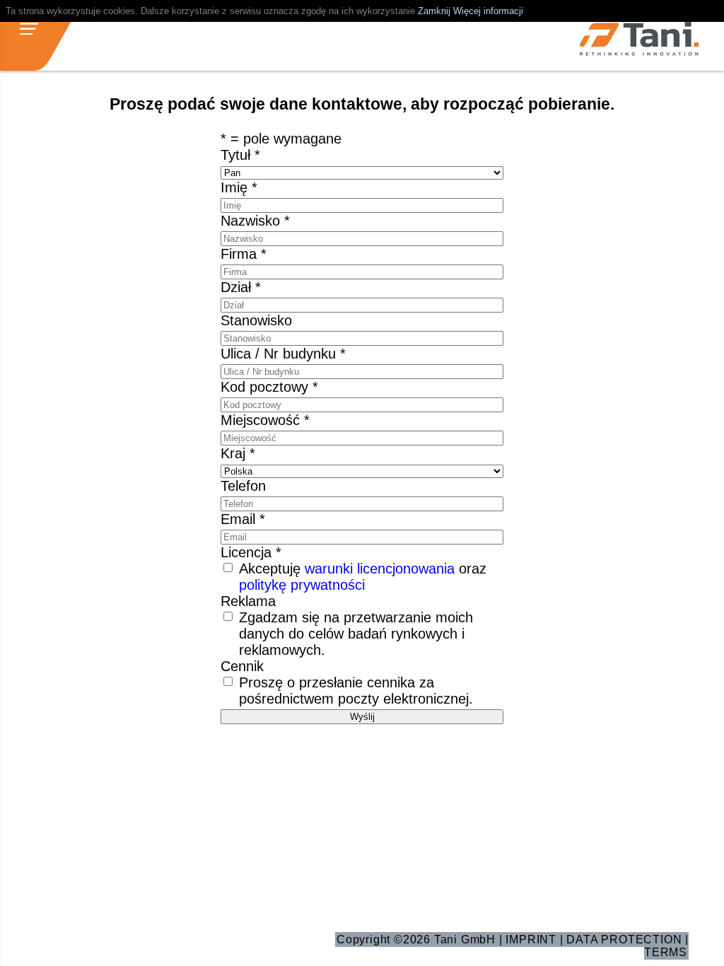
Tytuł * (240, 155)
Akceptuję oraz (362, 577)
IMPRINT (531, 939)
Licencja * (251, 552)
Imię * (239, 187)
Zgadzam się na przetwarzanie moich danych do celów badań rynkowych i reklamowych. (356, 634)
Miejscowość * (265, 420)
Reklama (248, 601)
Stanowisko (256, 320)
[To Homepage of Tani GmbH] (639, 40)
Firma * (244, 254)
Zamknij (434, 11)
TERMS (665, 952)
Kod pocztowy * (269, 387)
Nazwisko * (255, 220)
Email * (243, 519)
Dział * (241, 287)
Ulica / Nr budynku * (283, 353)
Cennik (242, 666)
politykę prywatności (302, 585)
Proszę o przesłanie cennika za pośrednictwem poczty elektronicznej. (356, 690)
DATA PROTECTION (624, 939)
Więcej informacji (488, 11)
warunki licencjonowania (380, 568)
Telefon (243, 486)
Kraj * (238, 453)
